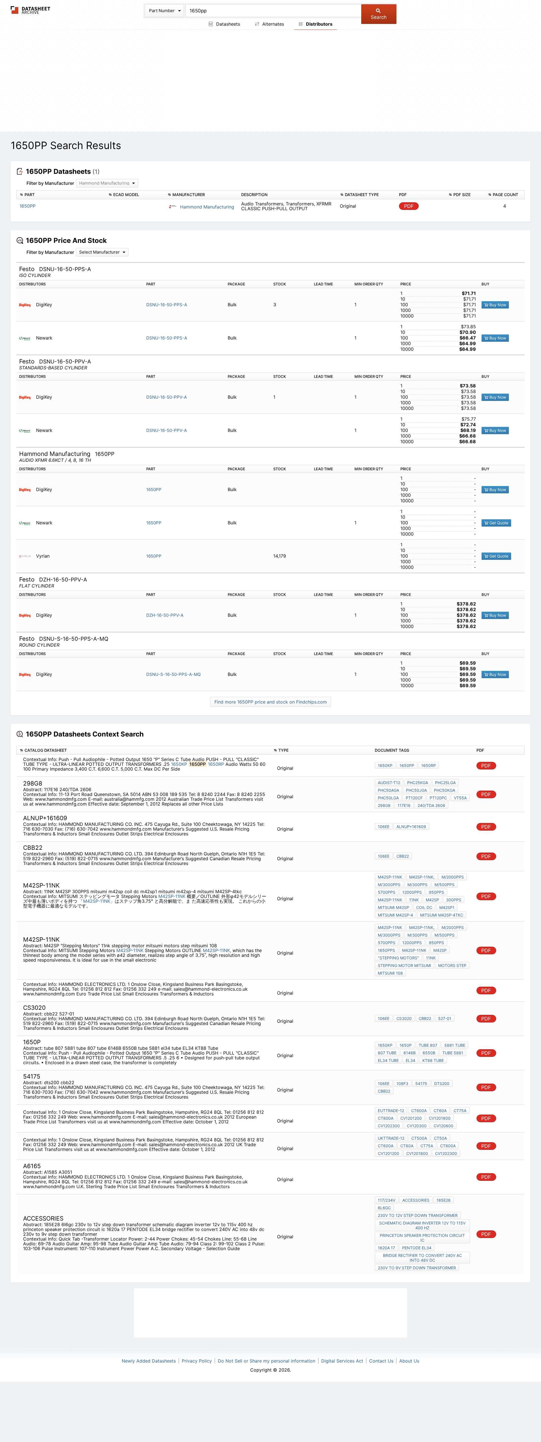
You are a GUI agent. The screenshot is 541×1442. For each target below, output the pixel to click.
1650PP (153, 489)
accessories (415, 1200)
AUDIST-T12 (389, 782)
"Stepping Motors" (398, 957)
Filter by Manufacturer (50, 183)
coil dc (424, 907)
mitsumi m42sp (393, 907)
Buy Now (497, 304)
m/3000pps (389, 884)
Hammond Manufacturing (206, 207)
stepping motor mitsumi (404, 965)
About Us (409, 1361)
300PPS (453, 899)
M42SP (432, 899)
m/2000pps (453, 877)
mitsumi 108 (390, 973)
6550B (429, 1052)
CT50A (440, 1138)
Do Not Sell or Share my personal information (266, 1361)
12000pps (412, 892)
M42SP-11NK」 (99, 901)
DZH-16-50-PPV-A (164, 615)
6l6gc (384, 1207)
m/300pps (417, 884)
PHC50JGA (416, 790)
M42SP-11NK (172, 896)
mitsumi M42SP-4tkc (441, 915)
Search (379, 17)
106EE (383, 826)
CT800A (385, 1118)
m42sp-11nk (390, 899)
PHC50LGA (388, 797)
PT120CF (414, 797)
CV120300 (417, 1125)
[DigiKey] (27, 304)
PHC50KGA (444, 790)
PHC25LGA (445, 782)
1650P (406, 1045)
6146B (409, 1052)
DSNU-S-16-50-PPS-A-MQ (173, 674)
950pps (436, 892)
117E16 (404, 805)
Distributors (318, 24)
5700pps (386, 892)
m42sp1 (446, 907)
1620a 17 (386, 1247)
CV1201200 (411, 1118)
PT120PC (438, 797)
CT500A (419, 1138)
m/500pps (444, 884)
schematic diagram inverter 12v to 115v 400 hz (422, 1225)
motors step (452, 965)
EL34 (410, 1060)
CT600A (419, 1110)
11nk (431, 957)
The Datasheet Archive (30, 10)
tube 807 (428, 1045)
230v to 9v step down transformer (417, 1267)
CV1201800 (440, 1118)
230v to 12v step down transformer (418, 1215)
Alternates (272, 24)
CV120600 (443, 1125)
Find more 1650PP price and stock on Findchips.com (270, 702)
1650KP (179, 764)
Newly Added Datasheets (149, 1361)
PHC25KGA (417, 782)
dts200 (441, 1083)
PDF (409, 206)
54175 (421, 1083)
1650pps (386, 950)
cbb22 (402, 856)
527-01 (444, 1018)
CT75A (460, 1110)
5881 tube (454, 1045)
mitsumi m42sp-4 (395, 915)
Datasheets (227, 24)
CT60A (440, 1110)
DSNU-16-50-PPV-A (166, 397)
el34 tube (388, 1060)
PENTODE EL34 (416, 1247)
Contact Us (381, 1361)
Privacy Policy (197, 1361)
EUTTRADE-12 (391, 1110)
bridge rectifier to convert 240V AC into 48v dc (422, 1258)
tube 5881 (452, 1052)
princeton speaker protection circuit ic (422, 1238)
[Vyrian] (27, 556)
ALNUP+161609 (411, 826)
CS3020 (404, 1018)
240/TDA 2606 (431, 805)
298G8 (384, 805)
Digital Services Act (342, 1361)
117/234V (386, 1200)
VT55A (460, 797)
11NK (414, 899)
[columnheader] (61, 194)
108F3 (402, 1083)
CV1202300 (389, 1125)
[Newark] (27, 338)
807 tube (387, 1052)
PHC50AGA (388, 790)
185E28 (443, 1200)
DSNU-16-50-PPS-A (166, 304)
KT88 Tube (433, 1060)
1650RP (216, 764)
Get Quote (498, 522)
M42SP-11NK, (421, 877)
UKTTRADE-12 (391, 1138)
